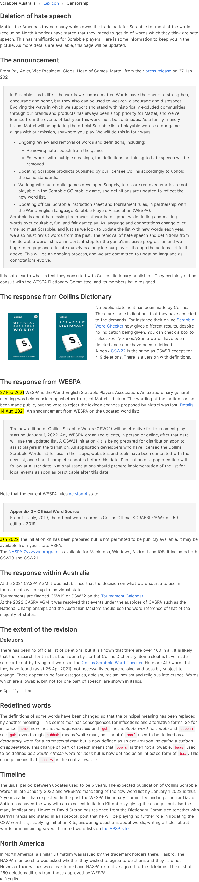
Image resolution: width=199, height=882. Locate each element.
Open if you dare (17, 691)
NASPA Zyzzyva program (33, 551)
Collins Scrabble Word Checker (112, 662)
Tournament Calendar (122, 595)
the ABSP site (115, 828)
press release (158, 70)
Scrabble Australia (18, 3)
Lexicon (51, 3)
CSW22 (118, 350)
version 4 (78, 493)
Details (186, 404)
